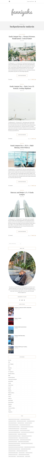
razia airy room (21, 452)
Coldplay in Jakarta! (17, 318)
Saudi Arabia (10, 400)
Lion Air (9, 386)
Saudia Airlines (10, 402)
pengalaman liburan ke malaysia (26, 443)
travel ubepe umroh (12, 456)
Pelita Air (10, 398)
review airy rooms (29, 452)
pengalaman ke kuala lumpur (14, 439)
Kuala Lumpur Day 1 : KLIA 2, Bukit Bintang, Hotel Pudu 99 (22, 146)
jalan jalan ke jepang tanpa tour (14, 432)
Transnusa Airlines (11, 408)
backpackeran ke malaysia (25, 419)
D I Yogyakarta (10, 371)
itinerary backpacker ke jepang (14, 426)
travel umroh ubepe (20, 456)
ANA (9, 362)
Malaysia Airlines (11, 392)
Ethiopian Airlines (11, 373)
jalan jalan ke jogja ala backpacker (27, 432)
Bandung (9, 367)
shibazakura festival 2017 (13, 454)
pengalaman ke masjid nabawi (23, 441)
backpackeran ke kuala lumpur (14, 419)
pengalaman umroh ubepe (13, 452)
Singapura (10, 404)
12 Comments (10, 185)
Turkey (9, 409)
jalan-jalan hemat (24, 428)
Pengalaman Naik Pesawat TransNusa (20, 346)
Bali (9, 365)
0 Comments (10, 79)
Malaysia (22, 143)
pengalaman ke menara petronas (14, 443)
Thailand (9, 406)
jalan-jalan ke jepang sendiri (14, 430)
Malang (9, 388)
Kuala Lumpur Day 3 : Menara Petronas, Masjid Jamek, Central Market (22, 37)
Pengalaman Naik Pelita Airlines (19, 335)
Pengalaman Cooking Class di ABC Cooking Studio (22, 307)
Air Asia (9, 360)
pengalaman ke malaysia (13, 441)
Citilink (9, 369)
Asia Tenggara (10, 364)
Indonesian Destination (12, 379)
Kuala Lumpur (22, 34)
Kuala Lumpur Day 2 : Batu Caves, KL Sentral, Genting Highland (22, 87)
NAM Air (9, 394)
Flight (9, 375)
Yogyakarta (10, 411)
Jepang (9, 383)
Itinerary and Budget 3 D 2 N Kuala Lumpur (22, 193)
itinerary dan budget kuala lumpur (27, 426)
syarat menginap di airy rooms (24, 454)
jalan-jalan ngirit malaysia (24, 430)
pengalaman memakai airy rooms (14, 445)
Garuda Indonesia (11, 377)
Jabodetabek (10, 381)
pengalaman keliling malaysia (25, 439)
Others (9, 396)
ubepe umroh (27, 456)
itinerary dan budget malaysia (14, 428)
